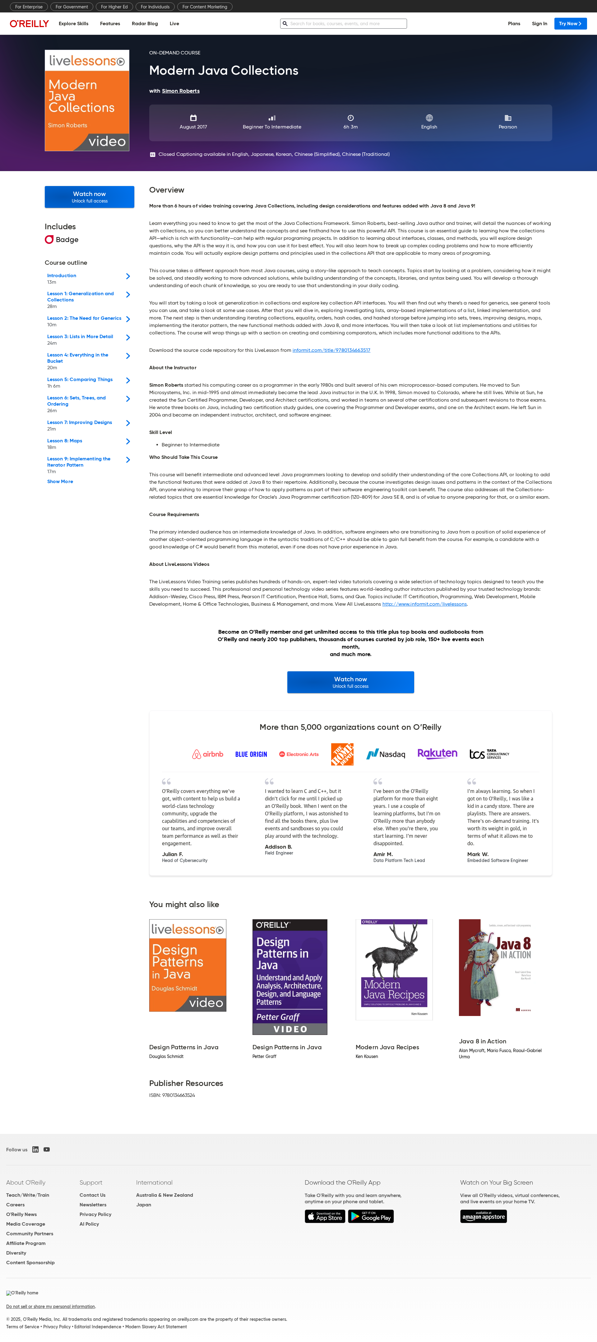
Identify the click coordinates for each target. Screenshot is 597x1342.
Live (174, 23)
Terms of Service (22, 1327)
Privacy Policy (95, 1214)
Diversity (16, 1253)
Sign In (539, 23)
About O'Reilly (25, 1182)
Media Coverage (25, 1224)
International (154, 1182)
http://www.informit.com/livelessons (424, 604)
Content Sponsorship (30, 1262)
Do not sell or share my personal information (50, 1306)
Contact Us (92, 1195)
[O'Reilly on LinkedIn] (35, 1149)
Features (110, 23)
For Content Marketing (205, 7)
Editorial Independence (97, 1327)
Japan (143, 1204)
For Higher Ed (114, 7)
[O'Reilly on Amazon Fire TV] (483, 1221)
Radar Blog (145, 23)
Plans (514, 23)
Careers (15, 1204)
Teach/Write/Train (27, 1195)
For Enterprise (29, 7)
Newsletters (93, 1204)
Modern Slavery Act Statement (156, 1327)
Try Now (568, 23)
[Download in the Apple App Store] (325, 1221)
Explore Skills (73, 23)
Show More (60, 481)
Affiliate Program (26, 1243)
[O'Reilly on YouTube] (47, 1149)
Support (91, 1182)
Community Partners (29, 1233)
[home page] (29, 23)
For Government (72, 7)
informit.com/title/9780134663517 (332, 350)
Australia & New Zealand (164, 1195)
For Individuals (155, 7)
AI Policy (89, 1224)
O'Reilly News (21, 1214)
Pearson (508, 127)
